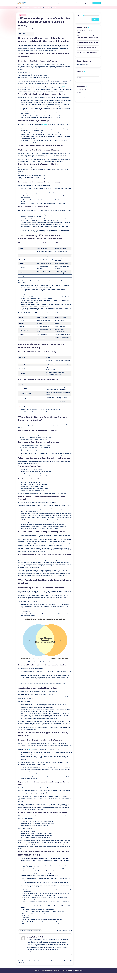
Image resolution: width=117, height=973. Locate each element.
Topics (79, 92)
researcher (34, 560)
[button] (97, 3)
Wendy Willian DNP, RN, (35, 937)
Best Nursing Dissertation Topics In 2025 (86, 31)
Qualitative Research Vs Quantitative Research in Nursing (30, 930)
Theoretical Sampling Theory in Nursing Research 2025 (87, 53)
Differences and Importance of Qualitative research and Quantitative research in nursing (87, 37)
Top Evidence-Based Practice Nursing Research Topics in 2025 (87, 43)
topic (63, 86)
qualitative (44, 124)
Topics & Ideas (22, 15)
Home (17, 7)
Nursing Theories (81, 89)
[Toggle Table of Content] (31, 34)
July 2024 (79, 78)
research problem (29, 684)
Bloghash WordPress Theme (75, 970)
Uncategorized (81, 98)
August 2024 (80, 75)
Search (79, 15)
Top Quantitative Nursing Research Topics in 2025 (86, 48)
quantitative (31, 749)
